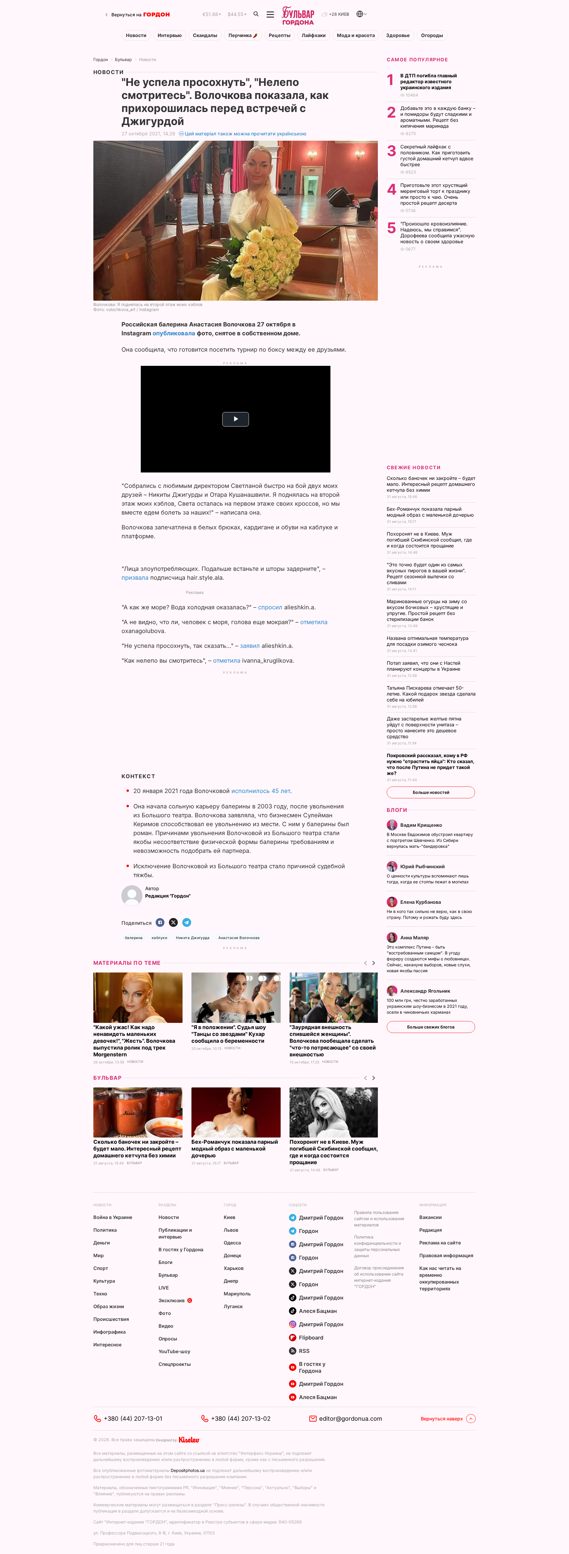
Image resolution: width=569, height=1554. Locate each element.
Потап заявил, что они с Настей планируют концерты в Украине (424, 666)
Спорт (100, 1268)
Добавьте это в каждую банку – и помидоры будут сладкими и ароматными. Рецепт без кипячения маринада (437, 117)
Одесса (232, 1243)
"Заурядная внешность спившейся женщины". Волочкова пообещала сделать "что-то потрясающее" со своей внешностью (333, 1041)
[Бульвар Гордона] (298, 14)
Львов (231, 1230)
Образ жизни (108, 1306)
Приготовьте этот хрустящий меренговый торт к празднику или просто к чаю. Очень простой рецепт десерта (435, 194)
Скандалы (205, 35)
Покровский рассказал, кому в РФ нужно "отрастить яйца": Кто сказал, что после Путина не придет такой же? (430, 764)
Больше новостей (431, 792)
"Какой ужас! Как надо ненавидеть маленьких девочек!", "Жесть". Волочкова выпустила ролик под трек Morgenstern (134, 1041)
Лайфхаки (314, 35)
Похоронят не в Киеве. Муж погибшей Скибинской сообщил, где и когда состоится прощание (429, 540)
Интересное (107, 1345)
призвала (135, 577)
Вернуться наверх (442, 1419)
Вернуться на (126, 14)
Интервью (170, 35)
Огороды (432, 35)
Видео (166, 1326)
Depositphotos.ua (188, 1470)
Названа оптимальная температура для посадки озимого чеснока (428, 641)
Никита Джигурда (193, 937)
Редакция (430, 1230)
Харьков (234, 1268)
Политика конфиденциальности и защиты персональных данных (377, 1246)
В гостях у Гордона (181, 1249)
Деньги (101, 1243)
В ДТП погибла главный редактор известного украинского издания (428, 81)
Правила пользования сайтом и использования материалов (379, 1218)
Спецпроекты (175, 1364)
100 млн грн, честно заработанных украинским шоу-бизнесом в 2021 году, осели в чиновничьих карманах (427, 1006)
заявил (250, 645)
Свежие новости (414, 467)
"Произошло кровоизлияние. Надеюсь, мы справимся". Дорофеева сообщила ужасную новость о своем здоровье (437, 232)
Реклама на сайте (440, 1243)
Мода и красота (356, 35)
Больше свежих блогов (431, 1026)
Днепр (231, 1281)
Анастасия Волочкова (239, 937)
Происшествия (111, 1319)
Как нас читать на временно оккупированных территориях (440, 1278)
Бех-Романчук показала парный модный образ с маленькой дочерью (234, 1149)
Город (230, 1205)
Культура (104, 1281)
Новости (136, 35)
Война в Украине (112, 1217)
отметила (313, 622)
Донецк (232, 1255)
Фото (165, 1313)
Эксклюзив (172, 1300)
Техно (100, 1294)
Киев (229, 1217)
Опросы (168, 1339)
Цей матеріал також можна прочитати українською (245, 133)
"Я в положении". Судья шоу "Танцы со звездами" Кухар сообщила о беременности (228, 1034)
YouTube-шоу (174, 1351)
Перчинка (240, 35)
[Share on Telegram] (186, 923)
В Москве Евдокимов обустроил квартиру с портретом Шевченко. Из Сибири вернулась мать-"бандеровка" (430, 840)
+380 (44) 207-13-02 (241, 1418)
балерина (134, 937)
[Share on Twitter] (173, 923)
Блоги (397, 810)
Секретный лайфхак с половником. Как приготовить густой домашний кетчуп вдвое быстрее (436, 155)
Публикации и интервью (175, 1233)
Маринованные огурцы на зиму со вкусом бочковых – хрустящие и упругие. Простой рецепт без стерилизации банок (427, 610)
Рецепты (279, 35)
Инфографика (109, 1332)
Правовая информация (446, 1255)
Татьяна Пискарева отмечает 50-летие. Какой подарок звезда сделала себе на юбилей (431, 694)
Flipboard (311, 1337)
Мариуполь (237, 1294)
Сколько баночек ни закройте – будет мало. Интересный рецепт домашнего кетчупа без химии (137, 1149)
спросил (270, 607)
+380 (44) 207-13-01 (133, 1418)
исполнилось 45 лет (260, 790)
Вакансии (430, 1217)
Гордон (100, 59)
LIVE (164, 1288)
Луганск (233, 1306)
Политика (105, 1230)
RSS (304, 1351)
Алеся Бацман (318, 1311)
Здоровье (398, 35)
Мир (98, 1255)
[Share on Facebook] (160, 923)
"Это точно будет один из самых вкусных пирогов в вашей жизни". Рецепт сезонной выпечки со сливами (426, 573)
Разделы (167, 1205)
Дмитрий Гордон (321, 1218)
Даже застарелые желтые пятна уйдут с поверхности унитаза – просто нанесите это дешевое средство (424, 727)
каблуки (159, 937)
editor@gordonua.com (350, 1418)
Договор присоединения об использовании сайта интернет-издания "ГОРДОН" (379, 1277)
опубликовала (174, 333)
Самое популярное (417, 60)
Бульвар (123, 59)
